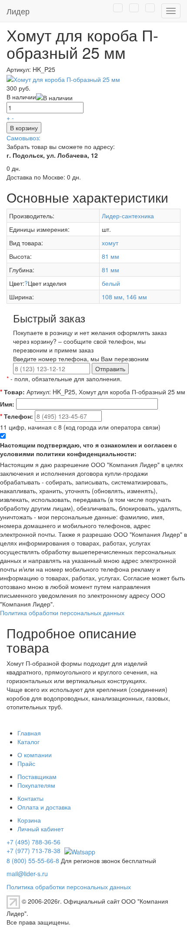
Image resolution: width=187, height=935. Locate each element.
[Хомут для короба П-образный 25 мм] (63, 78)
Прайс (26, 763)
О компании (34, 754)
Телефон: (16, 416)
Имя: (7, 404)
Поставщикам (37, 776)
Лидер (18, 11)
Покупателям (36, 785)
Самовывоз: (23, 137)
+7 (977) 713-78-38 (33, 850)
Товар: (12, 391)
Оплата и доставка (44, 807)
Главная (29, 732)
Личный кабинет (40, 828)
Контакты (30, 798)
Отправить (110, 368)
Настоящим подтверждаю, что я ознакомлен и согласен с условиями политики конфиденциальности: (88, 449)
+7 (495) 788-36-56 (33, 841)
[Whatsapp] (78, 850)
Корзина (29, 820)
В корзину (24, 127)
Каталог (28, 741)
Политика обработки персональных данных (62, 612)
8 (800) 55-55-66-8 (33, 860)
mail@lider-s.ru (27, 873)
